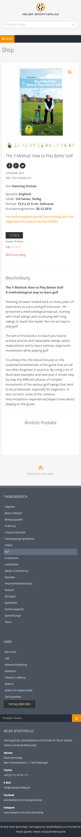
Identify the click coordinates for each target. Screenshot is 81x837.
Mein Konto (10, 651)
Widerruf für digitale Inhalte (18, 690)
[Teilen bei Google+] (16, 166)
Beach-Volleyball (13, 513)
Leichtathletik (11, 564)
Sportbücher (11, 602)
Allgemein (10, 506)
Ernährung (10, 525)
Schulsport (10, 596)
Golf (21, 173)
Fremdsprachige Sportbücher (19, 538)
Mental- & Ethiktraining (16, 570)
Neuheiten (10, 577)
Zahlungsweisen (13, 696)
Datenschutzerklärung (16, 664)
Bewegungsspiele (13, 519)
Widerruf (9, 683)
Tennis (8, 622)
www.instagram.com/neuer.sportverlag (23, 812)
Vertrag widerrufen (19, 704)
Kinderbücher (11, 558)
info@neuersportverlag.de (17, 787)
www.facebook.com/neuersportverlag (23, 800)
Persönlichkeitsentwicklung (18, 583)
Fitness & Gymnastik (15, 532)
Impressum (10, 671)
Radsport (9, 589)
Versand (15, 246)
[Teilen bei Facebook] (9, 166)
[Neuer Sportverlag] (40, 9)
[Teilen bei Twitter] (22, 166)
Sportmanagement (14, 609)
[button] (70, 72)
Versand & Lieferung (15, 677)
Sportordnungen (13, 615)
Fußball (8, 545)
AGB (7, 658)
